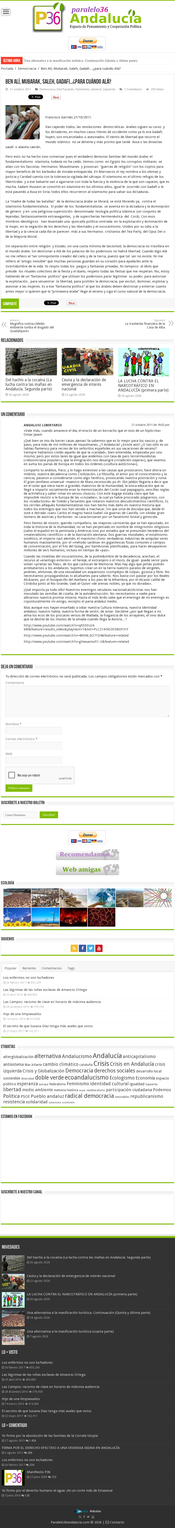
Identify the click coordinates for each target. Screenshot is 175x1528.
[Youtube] (99, 948)
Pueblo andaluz (47, 1096)
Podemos (162, 1089)
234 (31, 1465)
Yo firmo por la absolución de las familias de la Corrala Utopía (50, 1436)
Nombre (13, 724)
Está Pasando (65, 89)
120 (27, 1495)
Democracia (27, 69)
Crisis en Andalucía (132, 1064)
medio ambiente (37, 1089)
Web (8, 754)
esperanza (27, 1083)
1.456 (32, 1440)
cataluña (86, 1065)
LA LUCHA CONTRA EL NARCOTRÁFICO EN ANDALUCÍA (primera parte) (143, 385)
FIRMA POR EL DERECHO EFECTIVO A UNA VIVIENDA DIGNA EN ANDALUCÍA (61, 1448)
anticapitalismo (139, 1056)
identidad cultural (109, 1083)
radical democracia (89, 1095)
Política (11, 1096)
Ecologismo (122, 1078)
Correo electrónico (21, 739)
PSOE (25, 1096)
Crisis (101, 1063)
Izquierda (109, 89)
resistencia (14, 1101)
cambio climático (60, 1064)
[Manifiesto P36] (13, 1477)
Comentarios (51, 968)
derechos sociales (114, 1070)
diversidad (27, 1078)
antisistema (13, 1064)
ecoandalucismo (87, 1077)
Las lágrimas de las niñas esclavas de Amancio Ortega (45, 990)
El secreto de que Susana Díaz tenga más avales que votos (48, 1026)
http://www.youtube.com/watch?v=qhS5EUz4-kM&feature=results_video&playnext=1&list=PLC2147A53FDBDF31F (76, 627)
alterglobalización (18, 1056)
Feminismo (82, 89)
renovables (122, 1097)
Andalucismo (77, 1056)
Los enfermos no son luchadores (28, 978)
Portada (7, 69)
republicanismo (146, 1096)
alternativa (47, 1056)
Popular (11, 968)
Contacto (116, 1522)
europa (43, 1084)
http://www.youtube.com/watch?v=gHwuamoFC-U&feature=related (76, 642)
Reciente (29, 968)
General (96, 89)
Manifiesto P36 (38, 1472)
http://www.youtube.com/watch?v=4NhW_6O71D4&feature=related (76, 635)
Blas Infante (33, 1065)
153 (53, 1477)
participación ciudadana (129, 1089)
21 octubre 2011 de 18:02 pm (150, 425)
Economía (145, 1078)
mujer (82, 1090)
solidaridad (37, 1101)
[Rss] (74, 948)
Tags (71, 968)
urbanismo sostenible (62, 1102)
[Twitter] (90, 948)
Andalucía (107, 1056)
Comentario (14, 683)
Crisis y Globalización (43, 1071)
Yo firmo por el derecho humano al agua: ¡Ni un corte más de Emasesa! (57, 1490)
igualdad (137, 1084)
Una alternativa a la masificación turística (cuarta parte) (70, 1331)
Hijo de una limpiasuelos (22, 1014)
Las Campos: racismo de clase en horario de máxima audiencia (52, 1002)
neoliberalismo (96, 1090)
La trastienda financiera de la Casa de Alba (145, 324)
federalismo (57, 1084)
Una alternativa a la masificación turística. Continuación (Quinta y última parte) (80, 60)
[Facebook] (82, 948)
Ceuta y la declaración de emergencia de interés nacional (84, 384)
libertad (12, 1089)
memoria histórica (66, 1090)
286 (30, 1452)
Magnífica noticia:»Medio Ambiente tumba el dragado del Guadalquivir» (32, 326)
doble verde (49, 1077)
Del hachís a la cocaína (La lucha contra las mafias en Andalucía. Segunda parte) (28, 384)
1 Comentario (133, 89)
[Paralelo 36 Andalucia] (87, 16)
